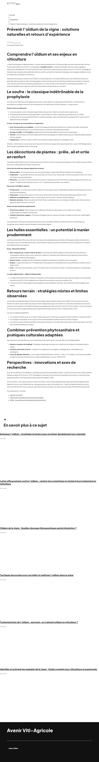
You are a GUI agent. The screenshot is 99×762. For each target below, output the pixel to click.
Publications (14, 19)
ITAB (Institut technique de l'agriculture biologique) (26, 397)
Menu (18, 4)
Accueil (12, 15)
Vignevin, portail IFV (16, 395)
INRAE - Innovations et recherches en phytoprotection (28, 400)
